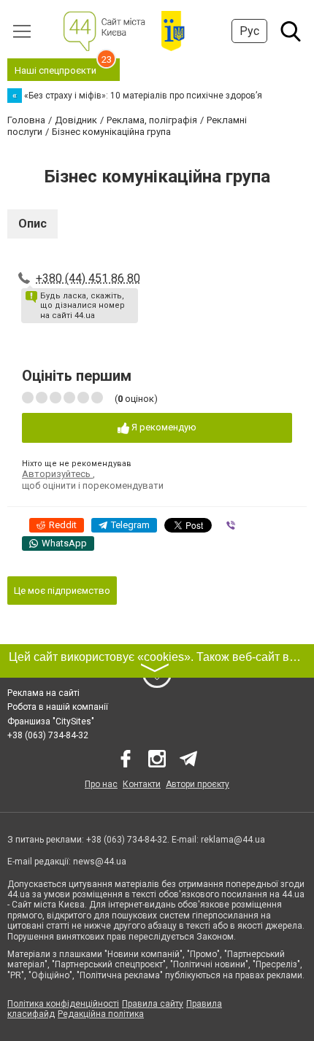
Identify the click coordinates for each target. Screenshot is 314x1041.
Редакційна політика (101, 1014)
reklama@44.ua (233, 840)
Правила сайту (152, 1004)
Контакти (142, 784)
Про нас (101, 784)
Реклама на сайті (43, 693)
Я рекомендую (162, 427)
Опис (32, 224)
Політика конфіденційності (63, 1004)
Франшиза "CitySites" (50, 721)
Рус (249, 31)
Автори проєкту (197, 784)
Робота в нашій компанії (57, 707)
